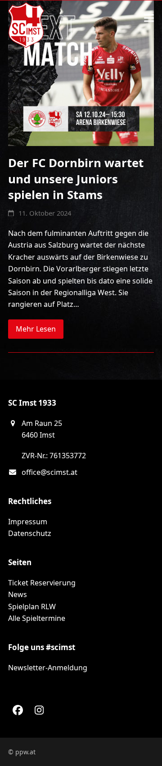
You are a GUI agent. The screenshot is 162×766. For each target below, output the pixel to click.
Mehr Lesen (36, 329)
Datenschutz (29, 533)
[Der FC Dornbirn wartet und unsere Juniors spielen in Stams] (81, 72)
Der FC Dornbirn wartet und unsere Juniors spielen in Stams (76, 179)
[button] (149, 18)
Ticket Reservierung (42, 583)
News (17, 594)
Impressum (27, 522)
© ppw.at (22, 752)
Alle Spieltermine (36, 618)
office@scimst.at (49, 472)
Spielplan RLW (32, 606)
